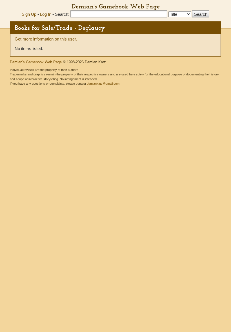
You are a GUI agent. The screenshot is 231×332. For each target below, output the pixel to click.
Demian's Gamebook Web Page (116, 6)
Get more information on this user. (46, 39)
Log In (45, 14)
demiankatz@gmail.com (103, 83)
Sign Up (29, 14)
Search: (62, 14)
